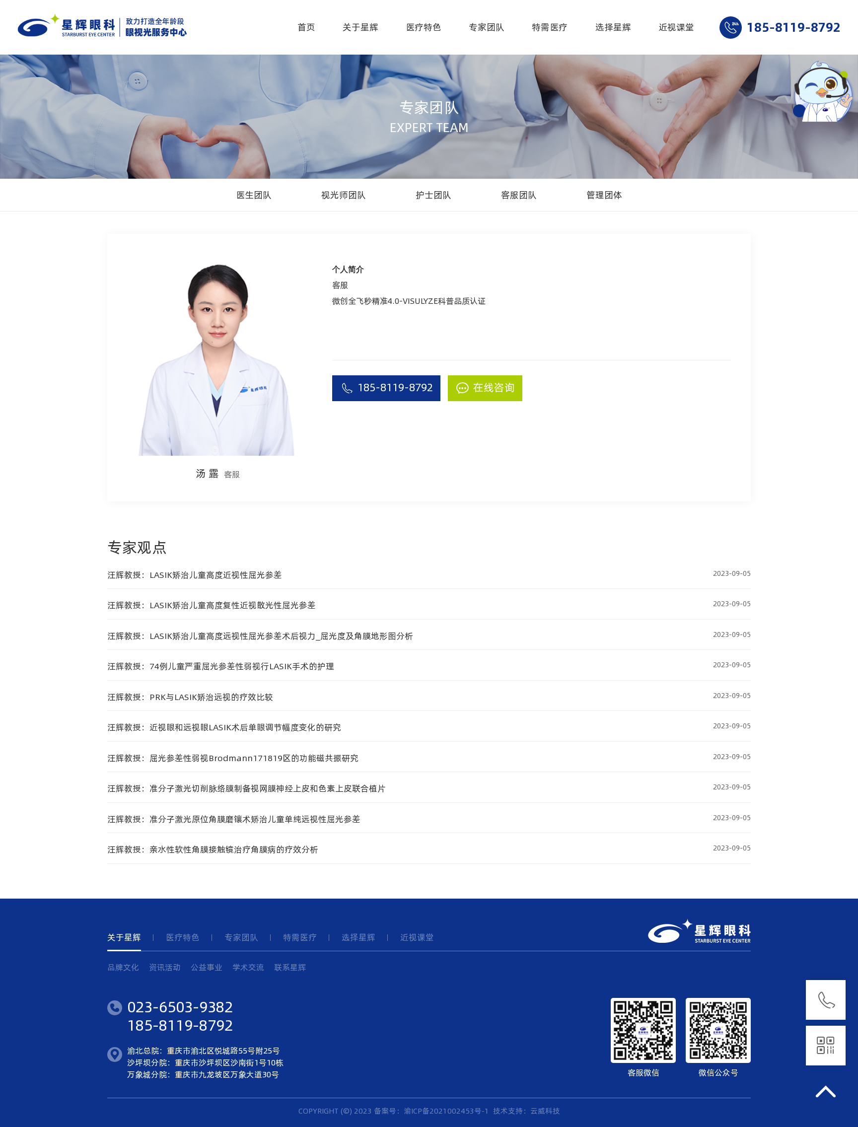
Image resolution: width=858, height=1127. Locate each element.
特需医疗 (550, 27)
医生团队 (254, 195)
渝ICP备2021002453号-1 (446, 1111)
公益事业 (206, 967)
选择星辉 (613, 27)
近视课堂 (676, 27)
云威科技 (545, 1111)
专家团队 (486, 27)
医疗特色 (423, 27)
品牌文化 (123, 967)
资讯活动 (165, 967)
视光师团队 (343, 195)
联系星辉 (290, 967)
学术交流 (248, 967)
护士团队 (433, 195)
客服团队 (519, 195)
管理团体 (604, 195)
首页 (306, 27)
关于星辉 (360, 27)
